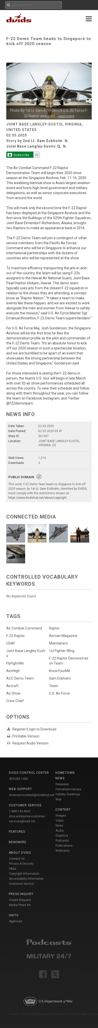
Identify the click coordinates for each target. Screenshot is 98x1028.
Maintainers (58, 643)
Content (63, 809)
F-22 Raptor (15, 636)
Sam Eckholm (60, 678)
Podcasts (62, 840)
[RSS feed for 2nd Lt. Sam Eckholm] (67, 141)
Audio (60, 830)
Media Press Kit (20, 905)
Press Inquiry (21, 894)
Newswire (17, 842)
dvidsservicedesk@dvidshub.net (32, 795)
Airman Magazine (63, 636)
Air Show (13, 693)
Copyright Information (24, 873)
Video (60, 820)
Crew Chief (15, 701)
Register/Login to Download (34, 729)
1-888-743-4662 (20, 811)
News (59, 825)
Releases (62, 784)
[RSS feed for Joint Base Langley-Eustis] (64, 146)
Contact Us (17, 858)
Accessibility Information (26, 878)
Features (17, 831)
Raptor (54, 628)
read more (66, 116)
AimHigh (13, 671)
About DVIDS (20, 852)
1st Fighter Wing (61, 651)
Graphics (62, 835)
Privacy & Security (21, 863)
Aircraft (12, 686)
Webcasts (63, 850)
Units (13, 915)
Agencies (15, 921)
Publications (64, 845)
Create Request (20, 900)
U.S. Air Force (59, 693)
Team (53, 686)
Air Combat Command (24, 628)
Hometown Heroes (68, 789)
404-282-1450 (18, 779)
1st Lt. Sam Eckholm (41, 110)
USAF (10, 643)
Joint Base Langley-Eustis (31, 146)
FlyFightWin (15, 663)
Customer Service (21, 883)
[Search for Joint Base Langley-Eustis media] (59, 146)
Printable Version (25, 736)
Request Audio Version (30, 743)
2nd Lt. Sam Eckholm (43, 141)
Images (61, 815)
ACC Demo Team (20, 678)
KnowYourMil (59, 671)
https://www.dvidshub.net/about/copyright (37, 497)
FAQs (12, 868)
